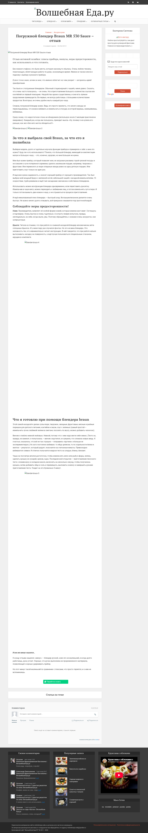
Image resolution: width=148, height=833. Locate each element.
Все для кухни (59, 32)
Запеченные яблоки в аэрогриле (77, 760)
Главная (48, 32)
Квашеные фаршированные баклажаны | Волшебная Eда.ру (31, 762)
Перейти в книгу (54, 682)
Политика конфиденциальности (128, 825)
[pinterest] (122, 55)
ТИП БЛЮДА (36, 21)
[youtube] (129, 55)
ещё (37, 778)
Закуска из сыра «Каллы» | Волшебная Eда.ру (30, 810)
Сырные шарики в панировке (76, 780)
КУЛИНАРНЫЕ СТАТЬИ (99, 21)
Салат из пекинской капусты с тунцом (77, 790)
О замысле (12, 2)
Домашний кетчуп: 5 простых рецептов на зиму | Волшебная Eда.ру (31, 786)
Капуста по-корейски (77, 769)
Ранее (31, 720)
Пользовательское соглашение (105, 825)
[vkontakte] (115, 55)
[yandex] (136, 55)
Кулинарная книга (32, 2)
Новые (14, 720)
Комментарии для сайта (89, 739)
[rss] (108, 55)
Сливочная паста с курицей (76, 801)
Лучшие (23, 720)
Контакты (20, 2)
